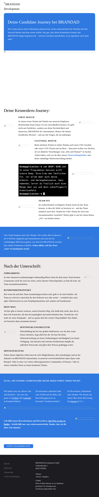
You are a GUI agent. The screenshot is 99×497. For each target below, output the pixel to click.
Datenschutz (8, 472)
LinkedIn (27, 398)
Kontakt (7, 464)
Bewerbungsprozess (44, 398)
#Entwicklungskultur (77, 155)
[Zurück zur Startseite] (17, 6)
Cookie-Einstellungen (12, 476)
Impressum (8, 468)
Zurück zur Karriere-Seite (18, 446)
